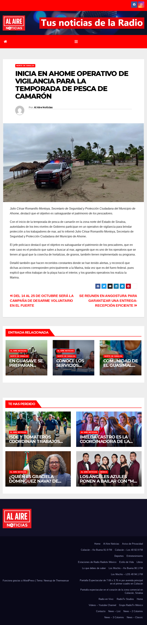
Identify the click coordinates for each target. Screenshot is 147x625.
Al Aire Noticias (43, 107)
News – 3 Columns (114, 617)
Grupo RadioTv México (131, 605)
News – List (114, 611)
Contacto (100, 611)
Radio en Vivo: (106, 599)
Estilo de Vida (126, 562)
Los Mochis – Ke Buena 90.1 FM (126, 568)
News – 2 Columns (133, 611)
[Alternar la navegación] (76, 41)
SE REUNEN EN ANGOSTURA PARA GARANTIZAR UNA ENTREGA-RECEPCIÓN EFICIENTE (108, 300)
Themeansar (62, 580)
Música (103, 472)
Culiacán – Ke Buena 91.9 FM (96, 550)
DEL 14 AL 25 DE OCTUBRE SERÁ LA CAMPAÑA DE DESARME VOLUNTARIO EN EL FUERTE (41, 300)
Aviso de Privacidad (132, 543)
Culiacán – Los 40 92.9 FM (129, 550)
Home (97, 543)
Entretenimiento (135, 556)
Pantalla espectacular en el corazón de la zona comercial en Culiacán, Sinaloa (111, 591)
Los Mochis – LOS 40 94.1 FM (127, 574)
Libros (140, 562)
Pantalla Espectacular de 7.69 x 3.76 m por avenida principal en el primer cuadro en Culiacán (111, 582)
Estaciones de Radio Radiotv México (97, 562)
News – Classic (135, 617)
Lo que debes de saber (94, 568)
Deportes (119, 556)
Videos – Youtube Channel (102, 605)
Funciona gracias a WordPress (19, 580)
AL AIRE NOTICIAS (18, 351)
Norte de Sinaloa (25, 66)
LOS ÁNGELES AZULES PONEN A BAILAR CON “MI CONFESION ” (107, 481)
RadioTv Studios (125, 599)
